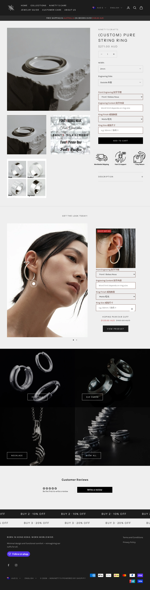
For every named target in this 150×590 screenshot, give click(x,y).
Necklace (17, 455)
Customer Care (52, 10)
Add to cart (120, 141)
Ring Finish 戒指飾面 (107, 114)
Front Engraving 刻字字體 (110, 92)
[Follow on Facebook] (8, 565)
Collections (38, 5)
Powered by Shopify (74, 578)
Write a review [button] (94, 489)
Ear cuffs (92, 397)
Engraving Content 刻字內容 (111, 103)
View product (115, 329)
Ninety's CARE (58, 5)
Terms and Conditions (133, 537)
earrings (37, 397)
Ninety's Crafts (108, 29)
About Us (70, 10)
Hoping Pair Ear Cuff (115, 317)
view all (91, 455)
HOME (24, 5)
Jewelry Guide (30, 10)
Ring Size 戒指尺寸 (106, 125)
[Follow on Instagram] (16, 565)
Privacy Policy (129, 542)
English (114, 8)
